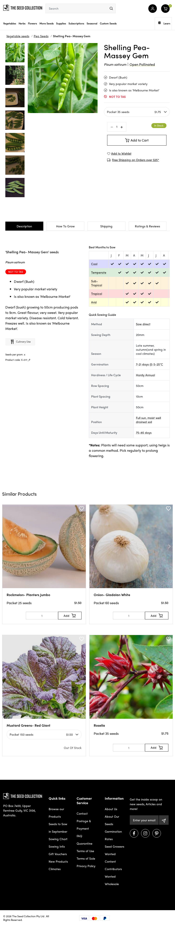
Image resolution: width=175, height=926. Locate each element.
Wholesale (112, 884)
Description (24, 226)
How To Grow (65, 226)
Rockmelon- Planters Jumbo (28, 594)
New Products (58, 861)
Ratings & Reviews (147, 226)
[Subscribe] (164, 820)
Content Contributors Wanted (113, 868)
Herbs (22, 23)
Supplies (61, 23)
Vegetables (9, 23)
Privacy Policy (86, 866)
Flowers (32, 23)
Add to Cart (140, 140)
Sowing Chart (58, 839)
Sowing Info (57, 846)
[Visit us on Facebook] (134, 833)
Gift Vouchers (58, 854)
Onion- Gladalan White (112, 594)
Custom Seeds (108, 23)
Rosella (99, 725)
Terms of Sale (86, 858)
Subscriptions (76, 23)
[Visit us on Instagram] (145, 833)
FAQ (79, 836)
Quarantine (84, 843)
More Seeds (46, 23)
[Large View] (15, 52)
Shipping (106, 226)
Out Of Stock (73, 748)
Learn (166, 23)
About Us (111, 809)
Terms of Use (85, 851)
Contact (82, 813)
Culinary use (23, 341)
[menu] (111, 8)
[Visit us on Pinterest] (156, 833)
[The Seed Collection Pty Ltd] (22, 7)
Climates (55, 869)
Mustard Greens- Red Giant (28, 725)
